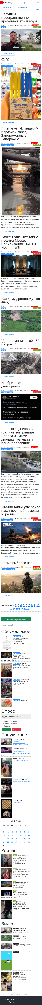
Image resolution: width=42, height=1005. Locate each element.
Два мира (23, 700)
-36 (37, 65)
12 (12, 835)
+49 (37, 27)
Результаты (16, 730)
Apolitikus (18, 25)
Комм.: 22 (37, 567)
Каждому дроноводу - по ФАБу (20, 937)
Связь (25, 994)
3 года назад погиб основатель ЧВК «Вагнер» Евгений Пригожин (21, 682)
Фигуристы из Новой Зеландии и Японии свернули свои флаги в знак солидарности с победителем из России (15, 894)
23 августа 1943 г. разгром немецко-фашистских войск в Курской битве (20, 884)
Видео (4, 27)
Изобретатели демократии (12, 384)
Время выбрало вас (16, 563)
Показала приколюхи (20, 760)
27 (16, 842)
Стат (6, 994)
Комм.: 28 (36, 25)
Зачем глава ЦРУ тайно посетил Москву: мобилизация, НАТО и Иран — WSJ (19, 242)
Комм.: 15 (35, 252)
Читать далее (8, 53)
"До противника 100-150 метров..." (21, 945)
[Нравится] (34, 27)
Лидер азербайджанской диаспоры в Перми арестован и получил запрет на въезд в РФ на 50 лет (21, 905)
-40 (37, 392)
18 (8, 839)
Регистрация (7, 8)
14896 (16, 608)
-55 (37, 520)
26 (12, 842)
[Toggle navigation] (38, 2)
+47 (37, 350)
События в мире (7, 66)
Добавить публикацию (16, 619)
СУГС (5, 59)
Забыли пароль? (23, 8)
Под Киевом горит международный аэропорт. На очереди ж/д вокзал (15, 751)
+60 (37, 308)
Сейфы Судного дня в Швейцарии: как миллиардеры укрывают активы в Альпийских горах (15, 656)
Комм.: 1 (34, 348)
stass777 (18, 567)
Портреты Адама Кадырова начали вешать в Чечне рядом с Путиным (21, 666)
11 (8, 835)
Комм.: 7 (34, 306)
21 (20, 839)
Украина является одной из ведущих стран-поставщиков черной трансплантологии (20, 976)
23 (29, 839)
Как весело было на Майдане (21, 780)
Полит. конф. (15, 994)
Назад (25, 608)
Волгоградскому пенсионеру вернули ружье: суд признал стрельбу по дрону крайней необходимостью (20, 859)
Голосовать (6, 730)
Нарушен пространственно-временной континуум (20, 742)
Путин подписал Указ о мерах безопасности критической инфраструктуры (21, 639)
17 (4, 839)
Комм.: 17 (35, 143)
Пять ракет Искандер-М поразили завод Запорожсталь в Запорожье (20, 133)
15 (25, 835)
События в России (7, 145)
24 (4, 842)
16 (29, 835)
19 (12, 839)
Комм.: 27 (35, 447)
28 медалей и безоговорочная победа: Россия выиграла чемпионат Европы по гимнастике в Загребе (21, 872)
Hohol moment (25, 952)
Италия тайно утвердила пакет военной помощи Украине (20, 510)
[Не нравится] (39, 27)
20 (16, 839)
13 (16, 835)
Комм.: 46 (35, 390)
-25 (37, 253)
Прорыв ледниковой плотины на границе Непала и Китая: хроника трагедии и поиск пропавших (17, 436)
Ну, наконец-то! (19, 801)
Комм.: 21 (35, 64)
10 (4, 835)
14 (20, 835)
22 (25, 839)
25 (8, 842)
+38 (37, 569)
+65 (37, 145)
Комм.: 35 (35, 518)
